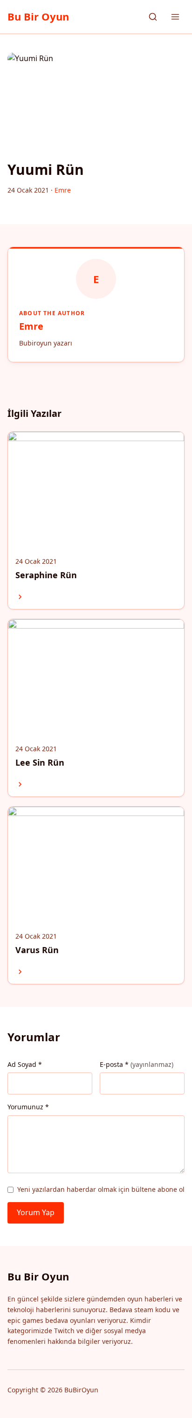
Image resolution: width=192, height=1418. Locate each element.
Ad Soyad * (24, 1064)
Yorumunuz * (28, 1106)
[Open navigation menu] (175, 16)
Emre (31, 326)
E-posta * (136, 1064)
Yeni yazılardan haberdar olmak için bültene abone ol (101, 1189)
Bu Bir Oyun (38, 16)
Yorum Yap (36, 1212)
